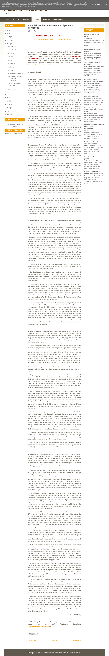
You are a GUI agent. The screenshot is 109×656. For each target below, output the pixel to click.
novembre (11, 50)
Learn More (96, 5)
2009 (8, 111)
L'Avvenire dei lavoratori (26, 10)
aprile (10, 67)
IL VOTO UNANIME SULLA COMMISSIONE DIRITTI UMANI (93, 173)
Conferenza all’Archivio (91, 96)
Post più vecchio (76, 640)
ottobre (10, 53)
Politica (16, 19)
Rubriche (46, 19)
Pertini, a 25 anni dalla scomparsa (14, 84)
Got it (105, 5)
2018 (8, 33)
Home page (54, 640)
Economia (25, 19)
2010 (8, 108)
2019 (8, 30)
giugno (10, 60)
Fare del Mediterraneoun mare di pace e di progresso (15, 78)
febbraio (11, 90)
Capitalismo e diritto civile (15, 73)
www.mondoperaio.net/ (63, 39)
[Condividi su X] (35, 634)
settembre (11, 57)
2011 (8, 104)
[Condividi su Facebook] (37, 634)
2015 (8, 44)
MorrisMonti (77, 653)
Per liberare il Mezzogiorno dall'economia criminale (92, 143)
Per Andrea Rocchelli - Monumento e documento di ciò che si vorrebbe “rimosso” (93, 81)
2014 (8, 94)
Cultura (36, 19)
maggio (10, 63)
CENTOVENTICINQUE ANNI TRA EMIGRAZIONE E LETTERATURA (94, 127)
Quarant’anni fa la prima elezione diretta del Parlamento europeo (93, 110)
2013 (8, 97)
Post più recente (32, 640)
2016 (8, 40)
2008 (8, 114)
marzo (10, 70)
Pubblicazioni (58, 19)
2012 (8, 101)
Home (7, 19)
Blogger (14, 126)
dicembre (11, 46)
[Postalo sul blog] (32, 634)
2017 (8, 37)
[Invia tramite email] (30, 634)
